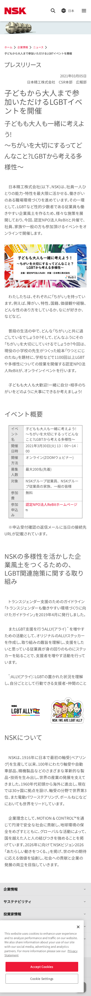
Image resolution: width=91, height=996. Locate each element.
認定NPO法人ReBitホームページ (51, 504)
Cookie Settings (41, 979)
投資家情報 (12, 913)
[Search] (53, 10)
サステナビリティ (18, 901)
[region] (42, 956)
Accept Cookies (41, 967)
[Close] (78, 927)
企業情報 (11, 889)
